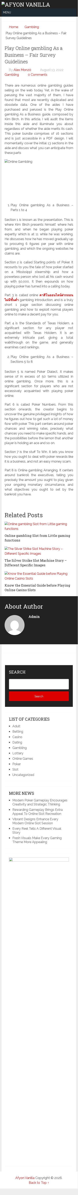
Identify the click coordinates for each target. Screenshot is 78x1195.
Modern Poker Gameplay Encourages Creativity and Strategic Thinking (39, 802)
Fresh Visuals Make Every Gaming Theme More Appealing (37, 840)
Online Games (22, 759)
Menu (7, 12)
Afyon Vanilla (25, 1178)
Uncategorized (23, 775)
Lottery (17, 753)
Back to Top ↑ (39, 1183)
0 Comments (37, 75)
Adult (16, 726)
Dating (17, 742)
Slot (15, 769)
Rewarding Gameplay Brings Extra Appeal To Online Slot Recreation (37, 812)
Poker (16, 764)
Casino (17, 737)
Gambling (12, 75)
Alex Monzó (22, 70)
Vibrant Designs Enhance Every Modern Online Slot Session (35, 821)
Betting (17, 731)
